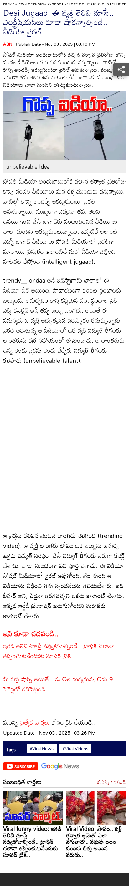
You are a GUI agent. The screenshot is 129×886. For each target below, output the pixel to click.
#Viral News (42, 748)
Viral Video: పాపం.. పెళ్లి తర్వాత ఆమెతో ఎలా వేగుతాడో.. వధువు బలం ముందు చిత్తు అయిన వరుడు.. (94, 841)
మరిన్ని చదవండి (111, 782)
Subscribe (24, 766)
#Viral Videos (75, 748)
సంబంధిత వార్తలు (22, 782)
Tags (11, 749)
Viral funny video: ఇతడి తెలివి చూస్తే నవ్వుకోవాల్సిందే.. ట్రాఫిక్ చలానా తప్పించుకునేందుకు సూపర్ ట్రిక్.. (32, 841)
